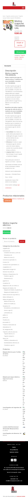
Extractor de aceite (7, 272)
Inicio (4, 16)
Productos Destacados (8, 324)
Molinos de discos (8, 301)
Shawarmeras (7, 278)
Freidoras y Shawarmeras (9, 274)
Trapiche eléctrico (8, 333)
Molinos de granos (7, 299)
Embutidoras (7, 255)
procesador (6, 322)
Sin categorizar (6, 329)
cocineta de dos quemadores (10, 264)
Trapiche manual (8, 336)
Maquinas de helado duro (10, 292)
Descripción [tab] (7, 66)
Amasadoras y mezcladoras (11, 308)
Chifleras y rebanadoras (10, 340)
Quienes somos (14, 452)
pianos (4, 317)
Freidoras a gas (8, 276)
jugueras (5, 281)
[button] (11, 22)
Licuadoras (5, 283)
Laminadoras (7, 312)
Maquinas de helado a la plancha (12, 290)
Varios (4, 338)
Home (14, 447)
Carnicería (5, 251)
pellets (4, 315)
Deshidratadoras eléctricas (10, 342)
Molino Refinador (7, 297)
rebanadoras (6, 327)
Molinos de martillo (9, 303)
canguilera (5, 248)
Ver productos (14, 449)
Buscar (22, 241)
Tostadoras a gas (8, 345)
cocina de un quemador (9, 260)
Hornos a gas (7, 310)
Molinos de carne (8, 257)
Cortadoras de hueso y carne (11, 252)
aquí (18, 185)
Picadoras (5, 320)
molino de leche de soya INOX (10, 294)
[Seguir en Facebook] (12, 460)
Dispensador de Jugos (8, 269)
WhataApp (7, 232)
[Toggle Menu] (23, 7)
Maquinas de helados (8, 288)
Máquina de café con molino (10, 285)
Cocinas (5, 262)
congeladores (6, 267)
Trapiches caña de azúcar (12, 16)
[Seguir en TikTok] (15, 460)
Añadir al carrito (20, 44)
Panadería (5, 306)
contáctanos (8, 188)
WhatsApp (20, 52)
